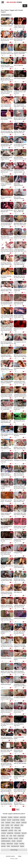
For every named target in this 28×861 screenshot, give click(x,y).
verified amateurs (5, 841)
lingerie (22, 846)
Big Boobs (14, 2)
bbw (22, 825)
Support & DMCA (10, 856)
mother (7, 825)
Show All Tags (14, 849)
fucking (3, 843)
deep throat (10, 843)
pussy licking (15, 820)
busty (13, 822)
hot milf (9, 820)
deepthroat (10, 833)
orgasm (18, 822)
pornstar (11, 830)
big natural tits (15, 846)
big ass (10, 838)
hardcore (16, 817)
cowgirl (16, 843)
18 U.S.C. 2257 (14, 858)
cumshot (3, 833)
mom (2, 822)
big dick (3, 846)
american (24, 822)
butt (12, 825)
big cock (24, 833)
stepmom (16, 825)
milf (12, 827)
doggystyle (4, 830)
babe (2, 825)
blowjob (23, 820)
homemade (17, 833)
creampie (7, 822)
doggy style (21, 835)
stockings (7, 827)
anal (11, 835)
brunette (22, 843)
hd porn (16, 838)
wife (20, 830)
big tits (3, 835)
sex (7, 835)
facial (14, 835)
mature (21, 838)
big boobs (4, 817)
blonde (13, 841)
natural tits (22, 817)
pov (2, 827)
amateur (3, 820)
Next (17, 809)
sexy (16, 830)
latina (8, 846)
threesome (17, 827)
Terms (19, 856)
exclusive (19, 841)
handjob (10, 817)
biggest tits (4, 838)
